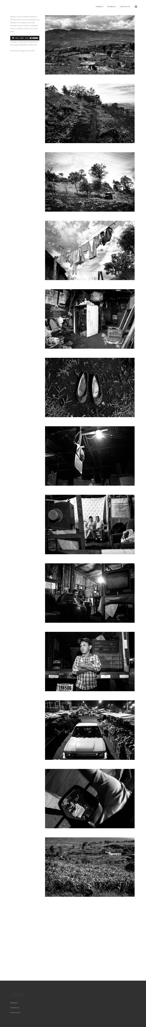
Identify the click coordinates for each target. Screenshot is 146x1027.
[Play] (13, 38)
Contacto (15, 1012)
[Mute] (31, 38)
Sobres (14, 1003)
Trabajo (14, 1008)
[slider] (35, 38)
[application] (24, 38)
